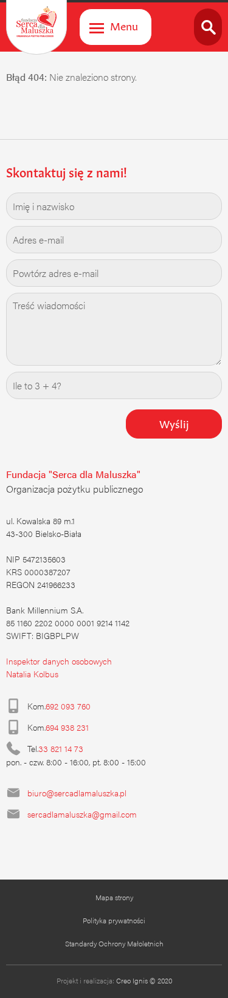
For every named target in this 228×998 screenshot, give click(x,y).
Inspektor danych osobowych (59, 661)
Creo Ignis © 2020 (144, 980)
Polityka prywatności (114, 920)
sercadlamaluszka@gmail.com (82, 814)
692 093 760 (68, 706)
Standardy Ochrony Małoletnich (114, 943)
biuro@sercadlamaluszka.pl (76, 793)
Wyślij (174, 423)
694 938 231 (67, 727)
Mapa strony (114, 897)
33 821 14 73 (60, 748)
